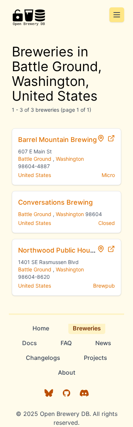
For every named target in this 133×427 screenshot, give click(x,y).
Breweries (87, 328)
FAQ (66, 343)
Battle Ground (34, 159)
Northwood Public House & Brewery (75, 250)
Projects (95, 357)
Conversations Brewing (55, 202)
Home (41, 328)
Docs (29, 343)
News (103, 343)
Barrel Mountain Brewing (57, 139)
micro (108, 175)
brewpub (104, 285)
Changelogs (43, 357)
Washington (70, 159)
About (66, 372)
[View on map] (101, 138)
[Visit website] (111, 138)
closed (106, 223)
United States (34, 175)
